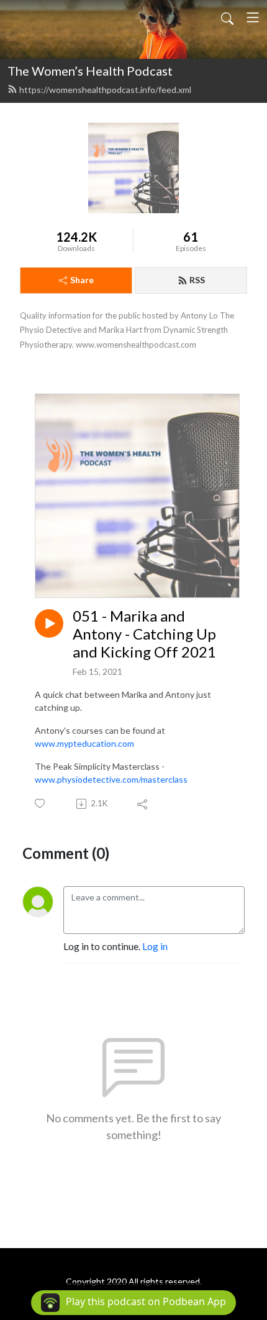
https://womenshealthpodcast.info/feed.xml (105, 89)
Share (82, 280)
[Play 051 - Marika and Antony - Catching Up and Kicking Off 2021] (49, 623)
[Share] (143, 804)
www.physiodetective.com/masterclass (111, 779)
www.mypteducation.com (84, 743)
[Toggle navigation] (252, 17)
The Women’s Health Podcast (90, 70)
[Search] (227, 17)
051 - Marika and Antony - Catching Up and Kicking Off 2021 (144, 634)
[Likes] (41, 803)
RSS (197, 280)
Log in (155, 946)
